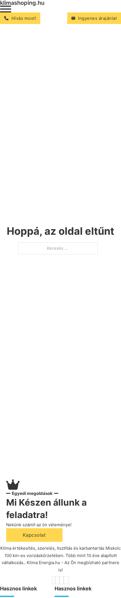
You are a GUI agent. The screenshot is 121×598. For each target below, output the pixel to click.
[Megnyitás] (5, 9)
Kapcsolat (34, 535)
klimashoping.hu (22, 3)
